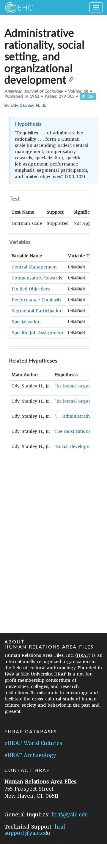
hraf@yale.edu (69, 814)
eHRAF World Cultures (33, 743)
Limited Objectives (31, 289)
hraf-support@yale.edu (36, 830)
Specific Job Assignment (37, 333)
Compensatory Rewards (37, 278)
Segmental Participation (37, 311)
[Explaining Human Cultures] (17, 7)
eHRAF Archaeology (30, 755)
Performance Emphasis (36, 300)
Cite (89, 96)
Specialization (26, 322)
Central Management (34, 267)
